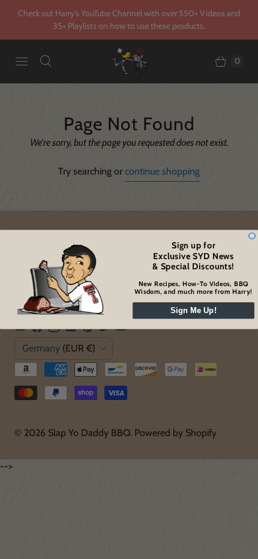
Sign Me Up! (193, 310)
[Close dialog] (252, 236)
